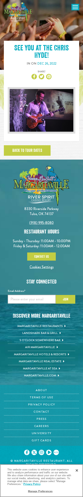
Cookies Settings (42, 267)
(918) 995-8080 (41, 222)
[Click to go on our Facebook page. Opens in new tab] (27, 452)
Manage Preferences (40, 491)
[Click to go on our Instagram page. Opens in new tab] (41, 452)
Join (65, 299)
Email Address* (16, 291)
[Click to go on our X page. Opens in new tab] (34, 452)
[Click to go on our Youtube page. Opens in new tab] (49, 452)
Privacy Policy (32, 484)
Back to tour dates (27, 150)
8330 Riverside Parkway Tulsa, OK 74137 (41, 211)
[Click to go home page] (18, 12)
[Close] (77, 470)
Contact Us (41, 256)
